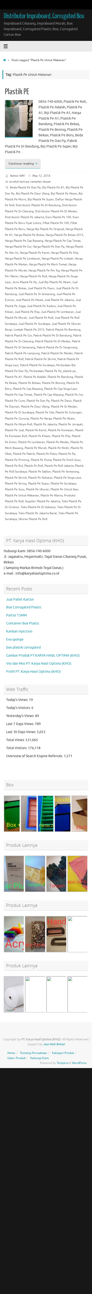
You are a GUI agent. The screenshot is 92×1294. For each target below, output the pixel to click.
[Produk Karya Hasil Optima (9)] (64, 891)
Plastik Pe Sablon (39, 472)
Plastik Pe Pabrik (24, 454)
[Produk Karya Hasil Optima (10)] (43, 951)
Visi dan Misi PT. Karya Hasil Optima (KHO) (38, 663)
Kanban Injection (19, 631)
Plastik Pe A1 (13, 377)
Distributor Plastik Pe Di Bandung (38, 205)
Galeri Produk (16, 1058)
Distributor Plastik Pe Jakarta (24, 217)
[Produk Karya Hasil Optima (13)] (64, 951)
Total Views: (16, 740)
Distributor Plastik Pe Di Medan (56, 211)
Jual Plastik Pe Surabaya (34, 324)
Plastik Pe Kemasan (60, 430)
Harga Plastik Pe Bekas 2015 (64, 235)
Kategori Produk (63, 1053)
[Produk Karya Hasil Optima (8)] (43, 891)
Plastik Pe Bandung (60, 377)
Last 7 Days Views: (20, 724)
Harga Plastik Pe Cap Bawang (24, 241)
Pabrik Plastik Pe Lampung (22, 353)
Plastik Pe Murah (36, 448)
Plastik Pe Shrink (16, 478)
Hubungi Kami (39, 1058)
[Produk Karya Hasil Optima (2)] (43, 1012)
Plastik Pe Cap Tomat (18, 395)
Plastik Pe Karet (35, 430)
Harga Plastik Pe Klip (64, 253)
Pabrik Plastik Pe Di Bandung (52, 335)
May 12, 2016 (41, 176)
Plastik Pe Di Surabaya (19, 412)
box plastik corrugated (23, 647)
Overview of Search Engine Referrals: (35, 756)
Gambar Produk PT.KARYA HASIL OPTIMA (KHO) (43, 655)
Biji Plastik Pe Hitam (64, 193)
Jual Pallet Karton (20, 599)
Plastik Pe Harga (41, 418)
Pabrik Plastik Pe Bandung (63, 330)
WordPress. (79, 1063)
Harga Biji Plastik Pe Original (45, 229)
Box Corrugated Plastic (24, 607)
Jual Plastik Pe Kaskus (41, 306)
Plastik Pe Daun (61, 401)
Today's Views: (17, 700)
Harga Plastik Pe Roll (33, 276)
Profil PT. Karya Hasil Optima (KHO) (33, 672)
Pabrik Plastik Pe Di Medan (52, 341)
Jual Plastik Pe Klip (27, 312)
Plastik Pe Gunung (17, 418)
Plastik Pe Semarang (65, 472)
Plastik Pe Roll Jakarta (59, 466)
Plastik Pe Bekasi (29, 383)
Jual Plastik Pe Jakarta (59, 300)
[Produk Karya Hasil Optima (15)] (64, 1012)
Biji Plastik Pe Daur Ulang (32, 193)
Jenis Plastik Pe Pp (24, 282)
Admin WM (17, 176)
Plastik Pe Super (38, 483)
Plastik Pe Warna (51, 495)
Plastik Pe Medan (57, 442)
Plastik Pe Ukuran (37, 489)
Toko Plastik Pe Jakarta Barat (37, 513)
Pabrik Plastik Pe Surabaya (37, 365)
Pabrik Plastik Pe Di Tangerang (57, 347)
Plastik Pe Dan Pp (38, 401)
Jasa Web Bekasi (54, 1044)
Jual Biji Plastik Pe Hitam (54, 282)
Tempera (62, 1063)
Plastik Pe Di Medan (64, 407)
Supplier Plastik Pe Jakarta (42, 501)
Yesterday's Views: (20, 716)
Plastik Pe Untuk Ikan (64, 489)
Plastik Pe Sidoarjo (40, 478)
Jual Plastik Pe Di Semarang (36, 294)
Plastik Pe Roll (33, 466)
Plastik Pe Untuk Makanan (22, 495)
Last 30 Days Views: (21, 732)
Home (11, 1053)
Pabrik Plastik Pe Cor (18, 335)
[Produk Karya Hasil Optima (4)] (22, 951)
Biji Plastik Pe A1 (53, 187)
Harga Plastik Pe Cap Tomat (63, 241)
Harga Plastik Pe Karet (35, 253)
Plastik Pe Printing (17, 460)
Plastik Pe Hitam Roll (18, 424)
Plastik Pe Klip (61, 436)
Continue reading (21, 164)
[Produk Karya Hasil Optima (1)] (22, 1011)
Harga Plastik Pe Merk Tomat (48, 264)
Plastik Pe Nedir (58, 448)
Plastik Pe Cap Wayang (49, 395)
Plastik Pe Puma (41, 460)
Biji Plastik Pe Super (41, 199)
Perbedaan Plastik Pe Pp (45, 371)
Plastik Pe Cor (74, 395)
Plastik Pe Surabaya (63, 483)
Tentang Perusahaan (33, 1053)
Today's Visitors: (18, 708)
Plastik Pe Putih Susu (66, 460)
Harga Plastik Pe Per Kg (44, 270)
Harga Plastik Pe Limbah (57, 259)
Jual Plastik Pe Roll (40, 318)
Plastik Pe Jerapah (70, 424)
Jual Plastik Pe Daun (41, 288)
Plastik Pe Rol (14, 466)
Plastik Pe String (15, 483)
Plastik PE (17, 91)
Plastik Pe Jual (14, 430)
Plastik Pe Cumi (15, 401)
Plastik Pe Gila (45, 412)
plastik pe (69, 371)
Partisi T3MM (16, 615)
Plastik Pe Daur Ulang (35, 407)
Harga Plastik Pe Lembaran (22, 259)
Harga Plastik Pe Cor (18, 247)
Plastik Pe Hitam (64, 418)
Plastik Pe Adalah (35, 377)
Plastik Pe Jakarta (45, 424)
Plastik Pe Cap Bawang (28, 389)
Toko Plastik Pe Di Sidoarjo (38, 507)
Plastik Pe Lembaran (31, 442)
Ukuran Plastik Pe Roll (32, 519)
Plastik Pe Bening (53, 383)
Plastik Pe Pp (66, 454)
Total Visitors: (17, 748)
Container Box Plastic (22, 623)
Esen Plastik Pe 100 (58, 217)
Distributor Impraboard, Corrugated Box (44, 16)
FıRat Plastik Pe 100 (56, 223)
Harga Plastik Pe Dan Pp (49, 247)
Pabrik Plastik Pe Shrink (40, 359)
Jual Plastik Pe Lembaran (57, 312)
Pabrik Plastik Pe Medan (57, 353)
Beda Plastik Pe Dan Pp (25, 187)
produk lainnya (19, 182)
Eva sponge (15, 639)
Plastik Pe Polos (46, 454)
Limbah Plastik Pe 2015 (29, 330)
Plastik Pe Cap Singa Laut (60, 389)
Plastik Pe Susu (15, 489)
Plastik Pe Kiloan (39, 436)
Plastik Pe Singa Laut (67, 478)
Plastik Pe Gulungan (68, 412)
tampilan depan (40, 182)
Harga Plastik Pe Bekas (29, 235)
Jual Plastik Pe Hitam (29, 300)
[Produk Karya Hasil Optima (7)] (22, 891)
